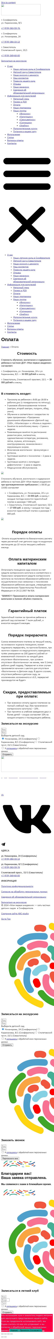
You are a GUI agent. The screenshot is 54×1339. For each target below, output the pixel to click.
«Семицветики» (27, 120)
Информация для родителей (21, 96)
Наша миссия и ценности (26, 75)
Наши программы (22, 108)
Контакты (11, 143)
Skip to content (8, 2)
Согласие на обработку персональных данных (24, 892)
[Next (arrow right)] (5, 1336)
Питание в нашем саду (24, 131)
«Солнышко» (25, 122)
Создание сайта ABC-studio (15, 913)
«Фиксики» (24, 114)
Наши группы (19, 111)
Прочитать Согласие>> (30, 1330)
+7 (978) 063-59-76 (10, 28)
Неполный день (21, 99)
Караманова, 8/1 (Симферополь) (17, 742)
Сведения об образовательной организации (23, 897)
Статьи (10, 137)
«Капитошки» (26, 117)
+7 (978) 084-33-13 (10, 42)
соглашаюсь (11, 748)
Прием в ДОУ (20, 102)
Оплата (16, 105)
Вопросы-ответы (15, 140)
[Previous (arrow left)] (2, 1336)
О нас (10, 66)
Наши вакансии (21, 87)
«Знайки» (24, 125)
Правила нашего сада (24, 81)
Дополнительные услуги (25, 128)
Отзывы (17, 84)
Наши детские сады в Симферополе (31, 69)
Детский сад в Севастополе (27, 72)
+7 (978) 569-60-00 (10, 55)
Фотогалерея (13, 134)
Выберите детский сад (12, 735)
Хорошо (14, 1330)
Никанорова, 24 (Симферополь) (21, 739)
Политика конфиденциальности (17, 886)
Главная (5, 347)
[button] (27, 199)
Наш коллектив (20, 78)
